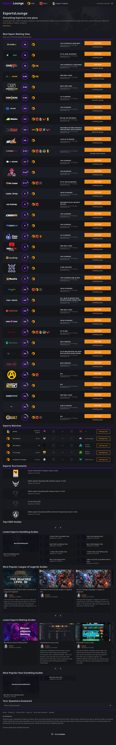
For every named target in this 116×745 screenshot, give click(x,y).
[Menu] (112, 3)
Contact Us (11, 712)
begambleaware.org (64, 46)
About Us (29, 712)
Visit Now (97, 43)
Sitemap (51, 712)
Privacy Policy (20, 712)
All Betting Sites (98, 47)
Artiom (11, 595)
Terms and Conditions (40, 712)
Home (5, 712)
